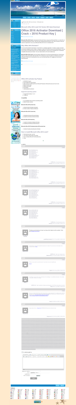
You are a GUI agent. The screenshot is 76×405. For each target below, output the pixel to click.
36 (23, 320)
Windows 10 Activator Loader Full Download (15, 58)
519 (32, 340)
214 (33, 327)
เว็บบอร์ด (12, 37)
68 (64, 320)
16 (41, 318)
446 (25, 337)
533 (50, 340)
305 (63, 330)
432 (51, 336)
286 (38, 330)
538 (56, 340)
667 (47, 346)
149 (37, 324)
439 (60, 336)
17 (42, 318)
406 (61, 334)
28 (56, 318)
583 (27, 343)
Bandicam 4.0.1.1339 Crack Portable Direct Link (15, 51)
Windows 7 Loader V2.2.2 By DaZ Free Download (15, 67)
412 (25, 336)
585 (29, 343)
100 (61, 321)
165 (57, 324)
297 (52, 330)
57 (50, 320)
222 (43, 327)
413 (27, 336)
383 (32, 334)
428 (46, 336)
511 (22, 340)
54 (46, 320)
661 (40, 346)
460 (43, 337)
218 (38, 327)
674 (56, 346)
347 (29, 333)
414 (28, 336)
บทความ (12, 35)
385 (34, 334)
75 (29, 321)
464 (49, 337)
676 (59, 346)
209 (27, 327)
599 (47, 343)
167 (60, 324)
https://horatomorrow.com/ (60, 162)
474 (61, 337)
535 (52, 340)
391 (42, 334)
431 (50, 336)
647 (22, 346)
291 (45, 330)
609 (60, 343)
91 (50, 321)
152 (41, 324)
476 (64, 337)
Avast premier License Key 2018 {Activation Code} (15, 70)
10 (33, 318)
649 (24, 346)
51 (42, 320)
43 (32, 320)
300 (56, 330)
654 (31, 346)
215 (34, 327)
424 (41, 336)
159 (50, 324)
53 (45, 320)
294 (49, 330)
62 (56, 320)
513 (24, 340)
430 (49, 336)
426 (43, 336)
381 (29, 334)
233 (57, 327)
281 (32, 330)
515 (27, 340)
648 (23, 346)
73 (27, 321)
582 (25, 343)
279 (29, 330)
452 (33, 337)
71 (24, 321)
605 (55, 343)
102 (64, 321)
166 (59, 324)
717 (24, 349)
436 (56, 336)
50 (41, 320)
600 (49, 343)
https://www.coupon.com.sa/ (60, 254)
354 (38, 333)
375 (22, 334)
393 (45, 334)
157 (47, 324)
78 (33, 321)
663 (42, 346)
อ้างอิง (64, 147)
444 (23, 337)
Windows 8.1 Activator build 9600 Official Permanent (15, 56)
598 (46, 343)
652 (28, 346)
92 (51, 321)
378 (25, 334)
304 (61, 330)
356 (41, 333)
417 (32, 336)
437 (57, 336)
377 (24, 334)
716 (23, 349)
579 (22, 343)
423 (40, 336)
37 (24, 320)
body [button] (24, 369)
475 (63, 337)
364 (51, 333)
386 (36, 334)
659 (37, 346)
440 (61, 336)
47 (37, 320)
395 (47, 334)
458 (41, 337)
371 (60, 333)
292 (46, 330)
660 (38, 346)
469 (55, 337)
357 (42, 333)
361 (47, 333)
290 (43, 330)
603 (52, 343)
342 (23, 333)
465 (50, 337)
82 (38, 321)
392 (43, 334)
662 (41, 346)
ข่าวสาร (12, 33)
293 (47, 330)
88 (46, 321)
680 (64, 346)
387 (37, 334)
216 (36, 327)
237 (63, 327)
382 (31, 334)
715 (22, 349)
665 (45, 346)
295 (50, 330)
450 (31, 337)
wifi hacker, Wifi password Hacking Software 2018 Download (14, 63)
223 (45, 327)
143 (29, 324)
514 (25, 340)
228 (51, 327)
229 (52, 327)
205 (22, 327)
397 (50, 334)
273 (22, 330)
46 (36, 320)
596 (43, 343)
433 (52, 336)
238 (64, 327)
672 (54, 346)
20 (46, 318)
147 (34, 324)
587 (32, 343)
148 (36, 324)
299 (55, 330)
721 (29, 349)
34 (64, 318)
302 (59, 330)
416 (31, 336)
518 (31, 340)
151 (40, 324)
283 (34, 330)
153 (42, 324)
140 (25, 324)
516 (28, 340)
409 (22, 336)
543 (63, 340)
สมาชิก (12, 40)
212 (31, 327)
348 (31, 333)
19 (45, 318)
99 (60, 321)
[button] (25, 354)
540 (59, 340)
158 (49, 324)
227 (50, 327)
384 (33, 334)
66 (61, 320)
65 (60, 320)
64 (59, 320)
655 (32, 346)
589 (34, 343)
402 (56, 334)
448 (28, 337)
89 (47, 321)
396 (49, 334)
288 (41, 330)
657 (34, 346)
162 (54, 324)
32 (61, 318)
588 (33, 343)
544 (64, 340)
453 (34, 337)
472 (59, 337)
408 (64, 334)
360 (46, 333)
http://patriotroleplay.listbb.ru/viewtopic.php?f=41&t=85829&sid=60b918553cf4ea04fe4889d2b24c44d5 (39, 295)
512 (23, 340)
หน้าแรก (12, 32)
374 (64, 333)
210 (28, 327)
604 (54, 343)
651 (27, 346)
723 (32, 349)
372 (61, 333)
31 (60, 318)
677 (60, 346)
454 (36, 337)
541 (60, 340)
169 (63, 324)
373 (63, 333)
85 (42, 321)
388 (38, 334)
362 (49, 333)
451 (32, 337)
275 (24, 330)
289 (42, 330)
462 (46, 337)
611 (63, 343)
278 (28, 330)
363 (50, 333)
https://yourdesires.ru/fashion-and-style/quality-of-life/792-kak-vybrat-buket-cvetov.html (51, 285)
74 (28, 321)
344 (25, 333)
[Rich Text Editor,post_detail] (43, 363)
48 (38, 320)
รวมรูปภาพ (12, 38)
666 (46, 346)
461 (45, 337)
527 (42, 340)
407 (63, 334)
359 (45, 333)
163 (55, 324)
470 (56, 337)
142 (28, 324)
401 (55, 334)
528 (43, 340)
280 (31, 330)
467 (52, 337)
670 (51, 346)
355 (40, 333)
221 (42, 327)
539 (57, 340)
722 (31, 349)
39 (27, 320)
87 (45, 321)
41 (29, 320)
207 (24, 327)
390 (41, 334)
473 (60, 337)
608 (59, 343)
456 (38, 337)
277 (27, 330)
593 (40, 343)
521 (34, 340)
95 (55, 321)
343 (24, 333)
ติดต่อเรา (12, 42)
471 (57, 337)
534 (51, 340)
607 (57, 343)
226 (49, 327)
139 (24, 324)
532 (49, 340)
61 (55, 320)
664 (43, 346)
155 (45, 324)
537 (55, 340)
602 (51, 343)
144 (31, 324)
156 (46, 324)
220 (41, 327)
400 (54, 334)
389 (40, 334)
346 (28, 333)
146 (33, 324)
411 (24, 336)
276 (25, 330)
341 (22, 333)
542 (61, 340)
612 (64, 343)
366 (54, 333)
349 (32, 333)
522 (36, 340)
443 (22, 337)
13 (37, 318)
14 (38, 318)
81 (37, 321)
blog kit (30, 263)
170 (64, 324)
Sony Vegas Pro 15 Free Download (14, 54)
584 (28, 343)
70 (23, 321)
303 (60, 330)
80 (36, 321)
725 (34, 349)
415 (29, 336)
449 (29, 337)
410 (23, 336)
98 (59, 321)
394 (46, 334)
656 (33, 346)
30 (59, 318)
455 (37, 337)
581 (24, 343)
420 (36, 336)
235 (60, 327)
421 (37, 336)
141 (27, 324)
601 (50, 343)
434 (54, 336)
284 (36, 330)
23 (50, 318)
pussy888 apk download (35, 231)
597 (45, 343)
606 (56, 343)
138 (23, 324)
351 (34, 333)
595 (42, 343)
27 (55, 318)
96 (56, 321)
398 (51, 334)
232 (56, 327)
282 (33, 330)
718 (25, 349)
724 (33, 349)
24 (51, 318)
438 (59, 336)
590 (36, 343)
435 (55, 336)
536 (54, 340)
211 (29, 327)
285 (37, 330)
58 (51, 320)
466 (51, 337)
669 (50, 346)
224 (46, 327)
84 (41, 321)
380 (28, 334)
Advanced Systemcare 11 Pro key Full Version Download (15, 60)
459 (42, 337)
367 (55, 333)
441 (63, 336)
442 (64, 336)
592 (38, 343)
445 (24, 337)
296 (51, 330)
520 (33, 340)
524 (38, 340)
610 (61, 343)
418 (33, 336)
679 (63, 346)
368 (56, 333)
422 (38, 336)
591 (37, 343)
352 (36, 333)
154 (43, 324)
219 (40, 327)
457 (40, 337)
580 (23, 343)
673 (55, 346)
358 (43, 333)
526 (41, 340)
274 (23, 330)
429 (47, 336)
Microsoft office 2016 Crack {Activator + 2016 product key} (15, 65)
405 (60, 334)
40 (28, 320)
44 (33, 320)
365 (52, 333)
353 (37, 333)
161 (52, 324)
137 (22, 324)
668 (49, 346)
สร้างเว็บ (15, 0)
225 (47, 327)
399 (52, 334)
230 (54, 327)
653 (29, 346)
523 (37, 340)
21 (47, 318)
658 (36, 346)
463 (47, 337)
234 (59, 327)
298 (54, 330)
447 (27, 337)
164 (56, 324)
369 (57, 333)
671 (52, 346)
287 (40, 330)
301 (57, 330)
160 (51, 324)
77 (32, 321)
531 (47, 340)
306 (64, 330)
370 (59, 333)
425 (42, 336)
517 (29, 340)
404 (59, 334)
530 (46, 340)
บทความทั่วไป (13, 47)
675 (57, 346)
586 (31, 343)
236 (61, 327)
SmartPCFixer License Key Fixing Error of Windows (15, 49)
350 (33, 333)
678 (61, 346)
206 (23, 327)
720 (28, 349)
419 (34, 336)
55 (47, 320)
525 (40, 340)
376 (23, 334)
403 (57, 334)
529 (45, 340)
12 (36, 318)
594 (41, 343)
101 (63, 321)
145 (32, 324)
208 (25, 327)
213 (32, 327)
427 (45, 336)
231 (55, 327)
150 (38, 324)
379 (27, 334)
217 (37, 327)
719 (27, 349)
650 (25, 346)
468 (54, 337)
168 (61, 324)
